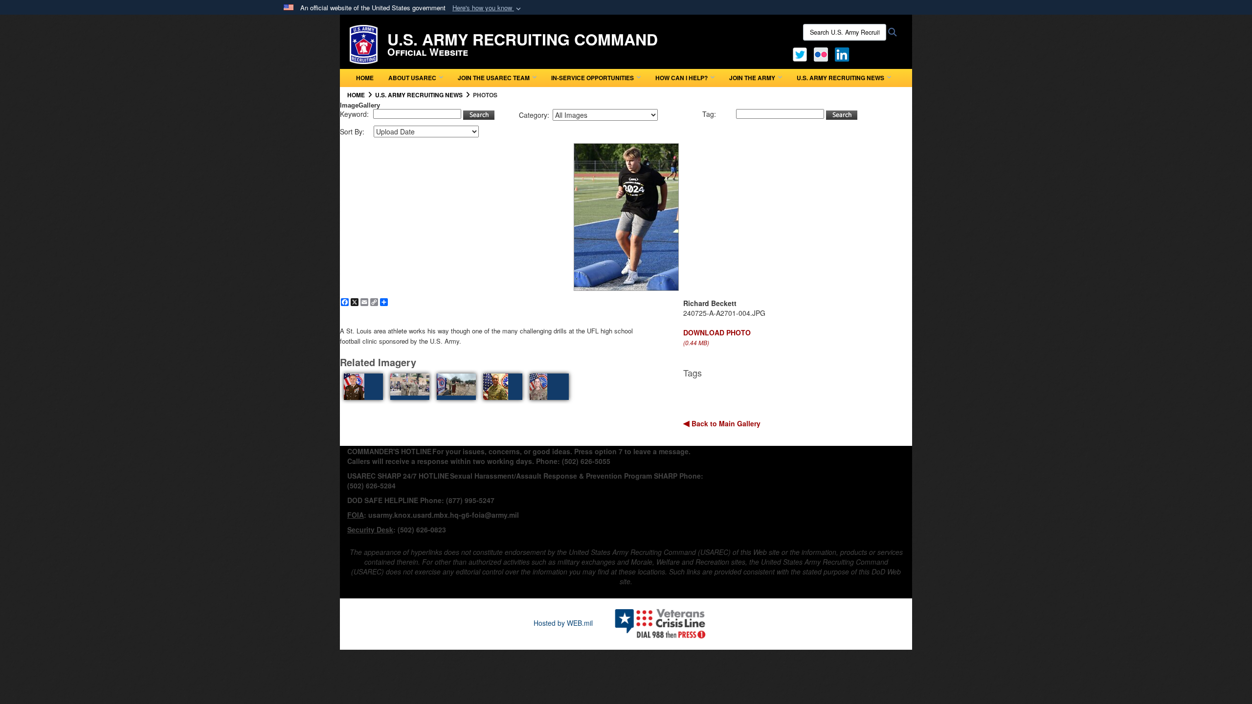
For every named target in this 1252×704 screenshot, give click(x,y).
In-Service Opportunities (592, 77)
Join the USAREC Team (494, 77)
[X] (800, 53)
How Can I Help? (681, 77)
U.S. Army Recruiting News (840, 77)
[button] (487, 8)
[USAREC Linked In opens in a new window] (844, 53)
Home (365, 77)
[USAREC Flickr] (821, 53)
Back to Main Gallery (725, 423)
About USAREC (412, 77)
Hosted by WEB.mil (563, 623)
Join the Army (752, 77)
